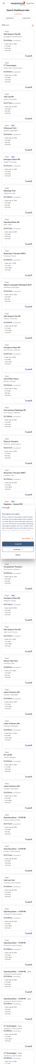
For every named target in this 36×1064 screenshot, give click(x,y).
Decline (18, 555)
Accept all (18, 544)
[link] (18, 3)
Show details (26, 538)
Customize (16, 549)
